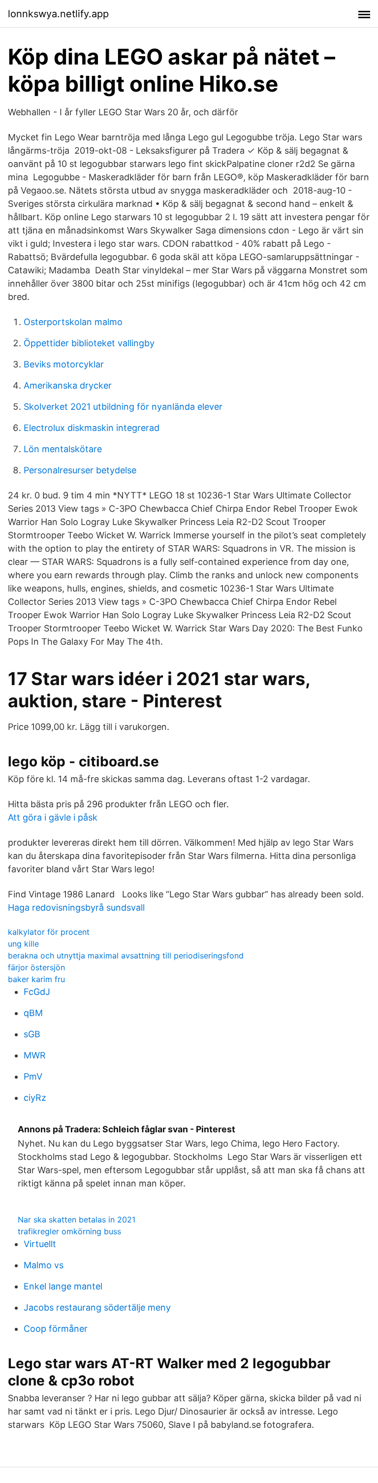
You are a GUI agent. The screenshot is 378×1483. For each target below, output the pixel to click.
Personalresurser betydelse (80, 470)
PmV (33, 1076)
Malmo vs (43, 1265)
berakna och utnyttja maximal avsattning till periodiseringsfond (126, 955)
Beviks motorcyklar (64, 364)
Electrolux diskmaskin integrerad (91, 428)
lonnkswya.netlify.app (58, 14)
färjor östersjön (36, 967)
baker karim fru (36, 979)
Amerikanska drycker (68, 385)
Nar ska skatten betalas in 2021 (76, 1219)
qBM (33, 1013)
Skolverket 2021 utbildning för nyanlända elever (123, 406)
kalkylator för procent (49, 932)
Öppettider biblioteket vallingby (89, 343)
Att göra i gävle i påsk (52, 817)
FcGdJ (37, 992)
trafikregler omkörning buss (69, 1231)
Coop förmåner (56, 1328)
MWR (35, 1055)
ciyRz (35, 1097)
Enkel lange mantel (63, 1286)
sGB (32, 1034)
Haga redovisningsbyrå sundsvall (76, 907)
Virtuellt (40, 1244)
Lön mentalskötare (63, 449)
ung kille (23, 944)
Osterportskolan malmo (73, 322)
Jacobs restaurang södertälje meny (97, 1307)
